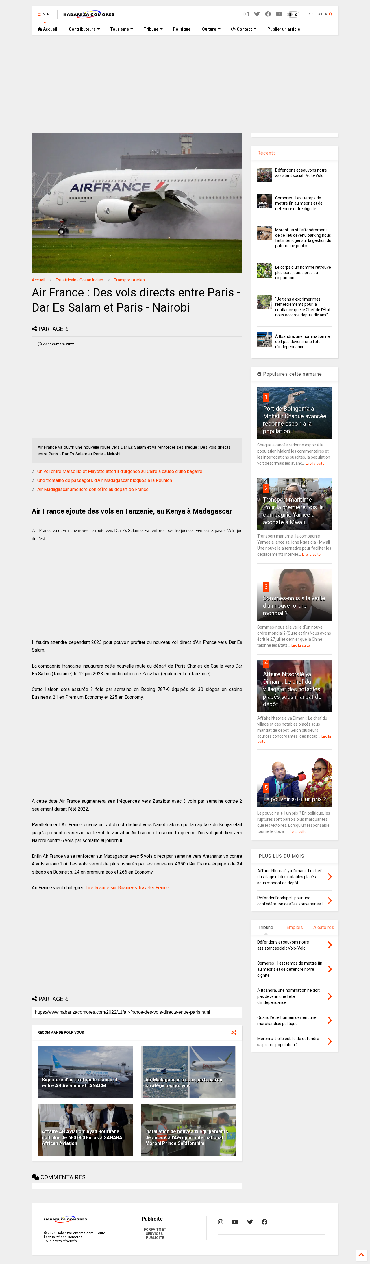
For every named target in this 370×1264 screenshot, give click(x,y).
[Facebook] (268, 14)
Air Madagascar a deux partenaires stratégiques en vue (183, 1083)
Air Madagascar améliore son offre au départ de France (93, 489)
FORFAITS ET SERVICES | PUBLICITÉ (155, 1234)
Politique (181, 29)
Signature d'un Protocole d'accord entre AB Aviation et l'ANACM (79, 1083)
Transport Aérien (129, 280)
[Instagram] (246, 14)
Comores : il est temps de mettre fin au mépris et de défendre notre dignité (299, 203)
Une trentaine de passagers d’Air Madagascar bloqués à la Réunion (104, 480)
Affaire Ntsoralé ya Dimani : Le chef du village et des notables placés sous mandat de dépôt (292, 689)
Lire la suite (315, 464)
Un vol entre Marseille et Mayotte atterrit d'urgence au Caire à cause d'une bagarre (119, 471)
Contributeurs (82, 29)
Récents (266, 153)
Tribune (150, 29)
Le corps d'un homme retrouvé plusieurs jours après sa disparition (303, 272)
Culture (209, 29)
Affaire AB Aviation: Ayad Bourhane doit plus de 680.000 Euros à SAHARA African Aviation (82, 1137)
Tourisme (119, 29)
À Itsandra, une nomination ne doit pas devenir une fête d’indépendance (302, 341)
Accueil (49, 29)
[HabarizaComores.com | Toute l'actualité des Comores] (89, 16)
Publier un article (283, 29)
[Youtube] (279, 14)
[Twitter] (257, 14)
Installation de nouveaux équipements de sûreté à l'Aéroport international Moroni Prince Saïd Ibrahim (186, 1137)
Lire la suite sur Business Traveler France (127, 887)
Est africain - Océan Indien (79, 280)
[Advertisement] (185, 84)
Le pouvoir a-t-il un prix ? (294, 799)
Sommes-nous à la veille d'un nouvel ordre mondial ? (294, 606)
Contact (244, 29)
